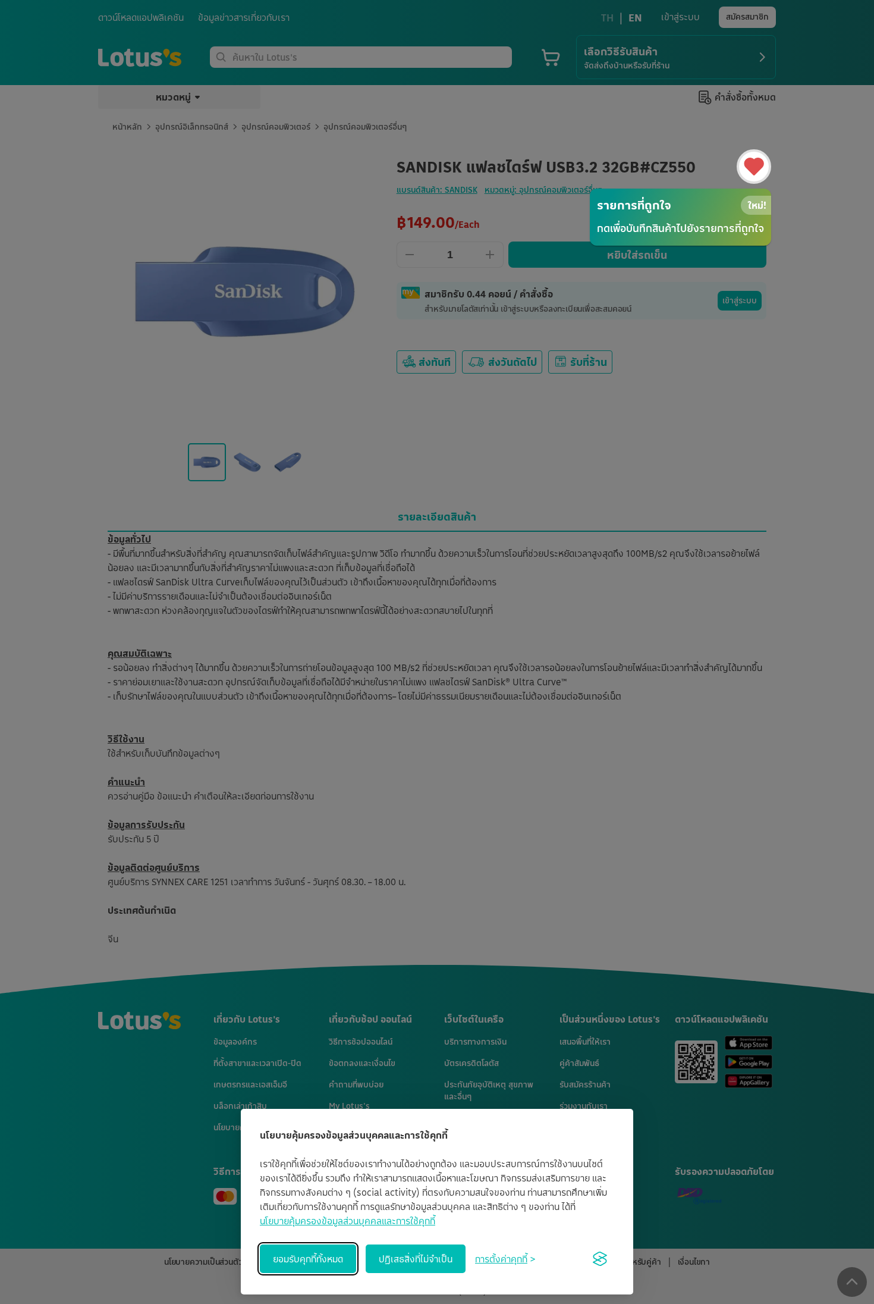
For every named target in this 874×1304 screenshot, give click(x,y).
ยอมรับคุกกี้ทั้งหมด (308, 1259)
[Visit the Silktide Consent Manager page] (600, 1259)
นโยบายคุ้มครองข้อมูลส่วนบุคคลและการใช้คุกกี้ (347, 1221)
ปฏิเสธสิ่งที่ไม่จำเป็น (415, 1259)
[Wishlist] (754, 166)
